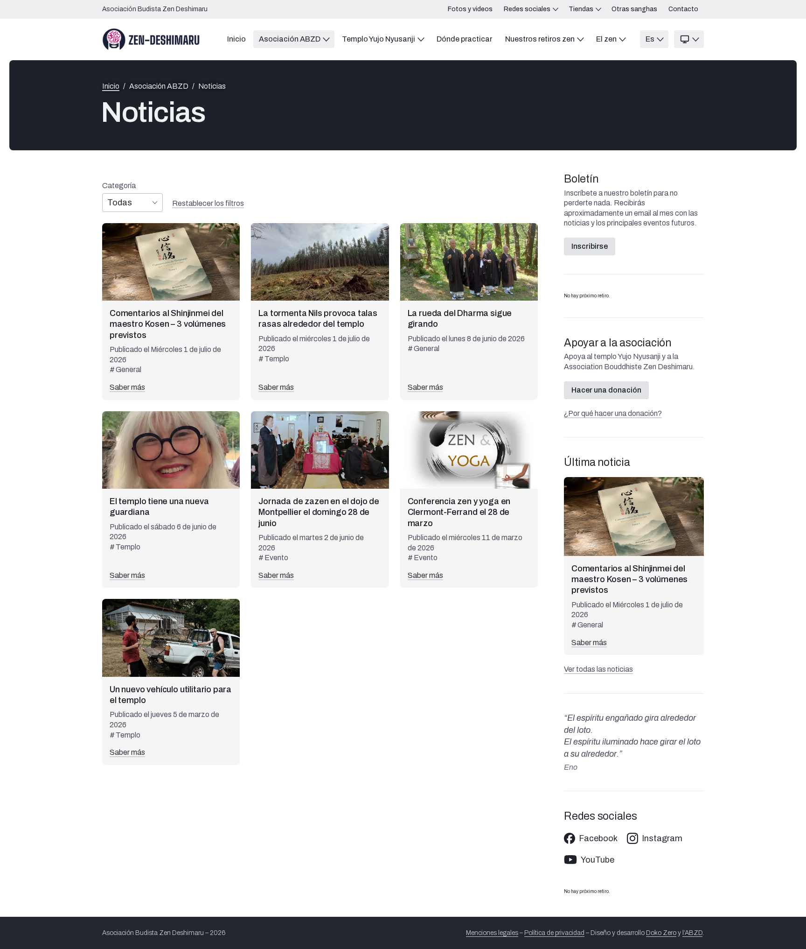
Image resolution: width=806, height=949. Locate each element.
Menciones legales (492, 932)
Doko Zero (661, 932)
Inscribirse (589, 246)
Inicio (110, 86)
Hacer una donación (606, 390)
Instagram (662, 838)
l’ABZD (692, 932)
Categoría (119, 186)
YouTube (597, 860)
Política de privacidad (554, 932)
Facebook (598, 838)
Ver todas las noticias (598, 669)
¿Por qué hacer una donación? (613, 413)
